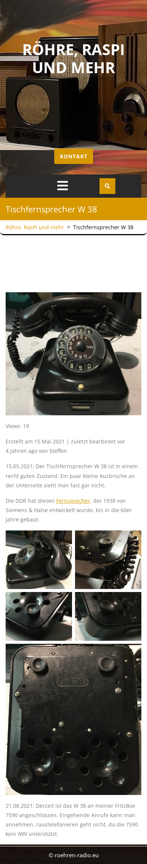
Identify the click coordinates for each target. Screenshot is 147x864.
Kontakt (73, 156)
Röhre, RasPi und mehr (73, 58)
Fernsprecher (73, 500)
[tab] (62, 186)
